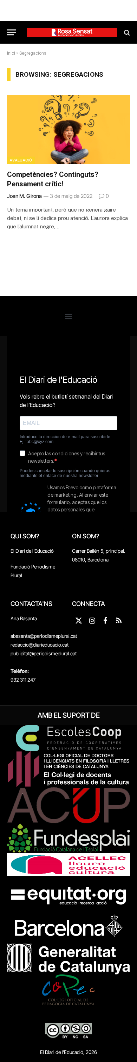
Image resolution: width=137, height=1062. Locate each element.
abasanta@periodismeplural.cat (44, 636)
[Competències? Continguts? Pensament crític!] (68, 129)
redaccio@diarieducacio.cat (39, 645)
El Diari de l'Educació (32, 551)
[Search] (126, 32)
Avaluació (21, 160)
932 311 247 (23, 680)
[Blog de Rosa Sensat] (72, 32)
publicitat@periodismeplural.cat (44, 653)
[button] (68, 316)
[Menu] (11, 32)
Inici (11, 53)
